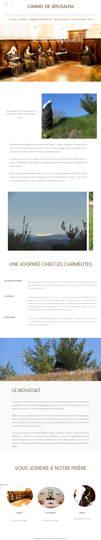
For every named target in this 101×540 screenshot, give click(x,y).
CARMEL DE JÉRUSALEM (50, 6)
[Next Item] (90, 221)
